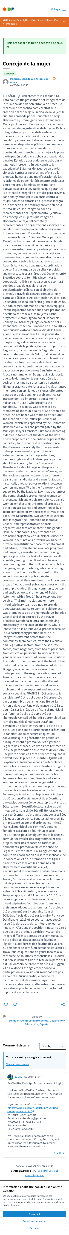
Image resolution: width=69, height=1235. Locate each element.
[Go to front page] (26, 9)
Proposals (10, 23)
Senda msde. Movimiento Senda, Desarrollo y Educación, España (37, 1022)
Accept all (34, 1214)
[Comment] (15, 1004)
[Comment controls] (62, 1077)
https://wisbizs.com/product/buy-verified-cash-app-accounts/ (33, 1109)
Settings (34, 1228)
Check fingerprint (34, 1175)
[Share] (63, 1004)
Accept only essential (34, 1221)
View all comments (17, 1064)
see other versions (48, 1170)
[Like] (6, 1004)
